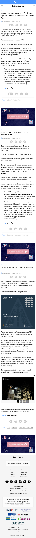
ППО (8, 427)
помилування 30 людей (12, 204)
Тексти (12, 472)
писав (17, 71)
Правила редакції (18, 486)
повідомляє (10, 40)
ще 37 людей (17, 206)
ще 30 (31, 204)
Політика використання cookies (18, 493)
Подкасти (12, 476)
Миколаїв (14, 427)
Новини (12, 470)
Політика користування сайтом (18, 488)
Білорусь (10, 235)
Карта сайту (23, 476)
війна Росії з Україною (14, 100)
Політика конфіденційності (18, 491)
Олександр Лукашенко (21, 235)
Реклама (23, 474)
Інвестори (24, 472)
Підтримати (18, 2)
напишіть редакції (18, 530)
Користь (12, 474)
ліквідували (5, 359)
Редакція (23, 470)
